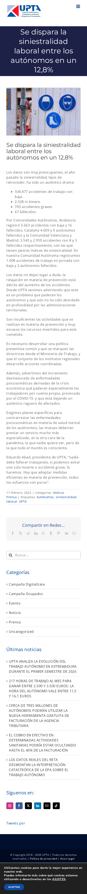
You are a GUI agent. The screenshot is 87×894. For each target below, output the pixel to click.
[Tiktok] (56, 805)
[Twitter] (28, 805)
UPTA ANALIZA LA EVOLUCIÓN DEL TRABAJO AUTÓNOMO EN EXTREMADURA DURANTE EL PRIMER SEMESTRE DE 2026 (43, 666)
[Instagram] (9, 805)
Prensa (11, 497)
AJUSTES (59, 879)
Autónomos (45, 497)
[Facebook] (19, 805)
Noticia (58, 493)
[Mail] (47, 805)
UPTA (23, 501)
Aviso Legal (67, 858)
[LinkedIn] (37, 805)
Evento (14, 603)
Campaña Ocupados (26, 593)
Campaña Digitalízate (27, 584)
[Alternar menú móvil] (78, 6)
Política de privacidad (43, 858)
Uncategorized (21, 631)
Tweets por (15, 823)
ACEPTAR (14, 887)
